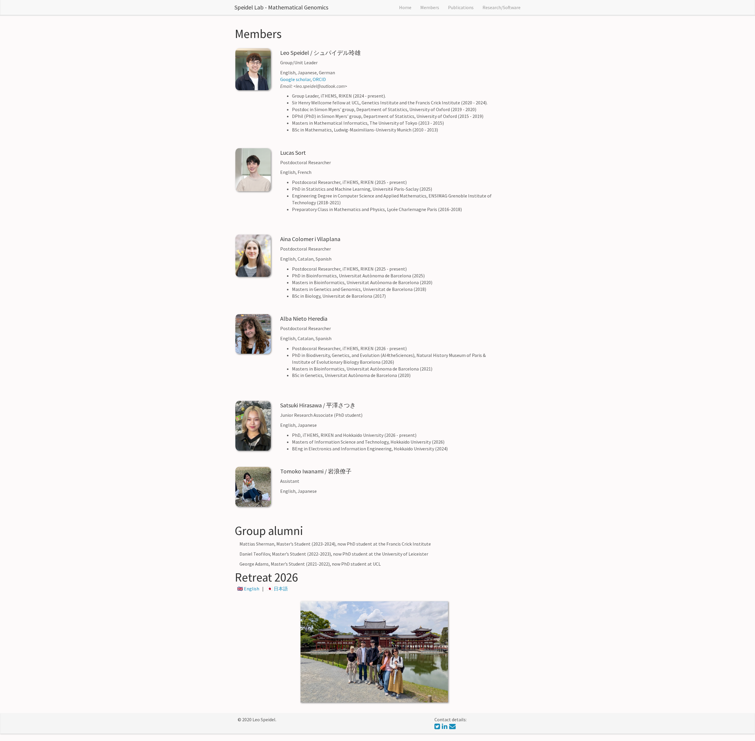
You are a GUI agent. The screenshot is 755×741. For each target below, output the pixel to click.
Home (405, 7)
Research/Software (501, 7)
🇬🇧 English (248, 589)
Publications (461, 7)
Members (429, 7)
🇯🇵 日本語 (277, 589)
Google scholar (295, 79)
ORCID (319, 79)
